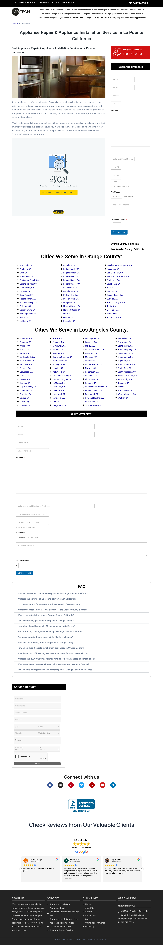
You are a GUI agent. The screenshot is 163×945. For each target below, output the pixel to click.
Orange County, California (125, 243)
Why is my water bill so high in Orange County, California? (46, 615)
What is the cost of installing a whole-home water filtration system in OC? (53, 653)
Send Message (119, 232)
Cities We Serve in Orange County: (81, 256)
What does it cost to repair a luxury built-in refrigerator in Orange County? (53, 664)
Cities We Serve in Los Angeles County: (81, 330)
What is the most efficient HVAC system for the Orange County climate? (52, 610)
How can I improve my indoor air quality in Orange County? (46, 642)
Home (15, 23)
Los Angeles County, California (127, 249)
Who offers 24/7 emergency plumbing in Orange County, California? (50, 631)
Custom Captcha (119, 220)
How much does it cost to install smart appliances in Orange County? (51, 648)
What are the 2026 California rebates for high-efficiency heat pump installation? (56, 659)
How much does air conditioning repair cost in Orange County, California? (53, 593)
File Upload (115, 192)
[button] (81, 593)
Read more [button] (27, 879)
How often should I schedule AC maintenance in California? (46, 626)
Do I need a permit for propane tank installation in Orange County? (50, 604)
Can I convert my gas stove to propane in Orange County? (46, 620)
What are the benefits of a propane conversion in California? (47, 599)
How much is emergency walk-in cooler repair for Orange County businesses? (55, 670)
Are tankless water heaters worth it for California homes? (45, 637)
